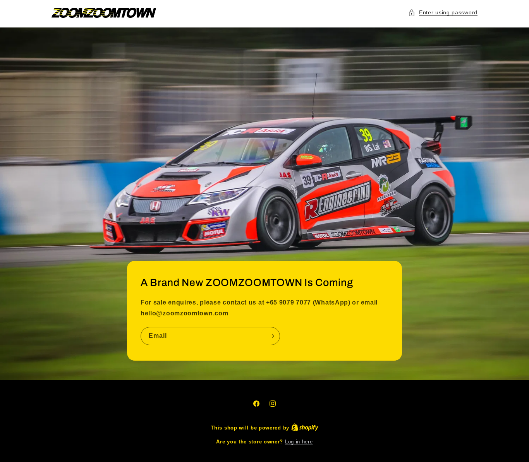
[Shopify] (304, 428)
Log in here (299, 442)
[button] (442, 12)
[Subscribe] (271, 336)
